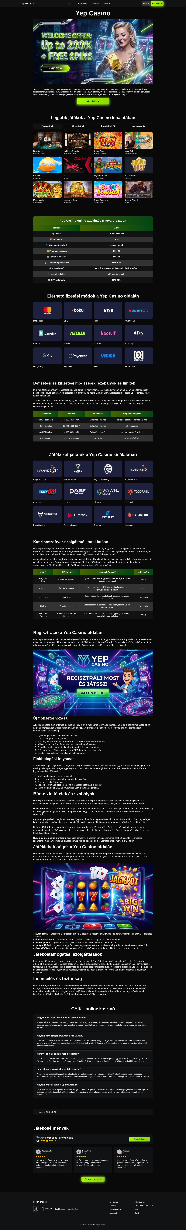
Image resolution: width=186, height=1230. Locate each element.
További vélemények (93, 1179)
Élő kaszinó (76, 126)
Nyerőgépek (137, 126)
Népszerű (46, 126)
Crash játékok (106, 126)
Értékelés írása (139, 1139)
